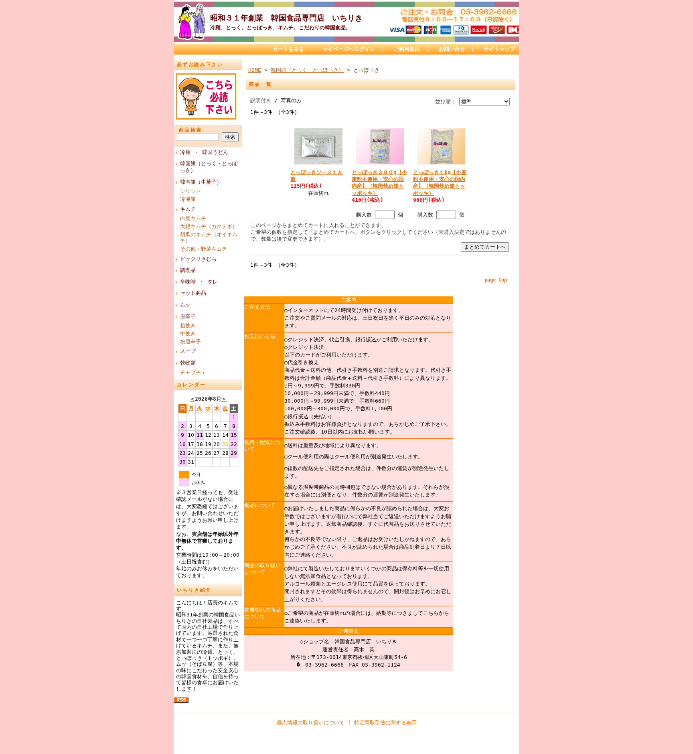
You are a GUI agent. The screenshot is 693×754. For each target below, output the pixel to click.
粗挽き (188, 325)
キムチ (188, 209)
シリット (190, 191)
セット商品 (193, 293)
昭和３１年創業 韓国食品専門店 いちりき (292, 17)
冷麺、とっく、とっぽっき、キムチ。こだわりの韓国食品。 (280, 27)
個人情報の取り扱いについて (310, 723)
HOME (254, 70)
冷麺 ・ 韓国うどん (204, 152)
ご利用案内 (407, 49)
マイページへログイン (349, 49)
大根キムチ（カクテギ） (208, 226)
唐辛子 (188, 316)
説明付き (260, 100)
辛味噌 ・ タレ (199, 282)
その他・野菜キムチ (203, 249)
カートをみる (288, 49)
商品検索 (190, 130)
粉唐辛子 (190, 341)
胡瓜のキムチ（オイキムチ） (208, 237)
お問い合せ (452, 49)
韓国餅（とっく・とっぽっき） (208, 166)
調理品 (188, 270)
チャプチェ (193, 372)
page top (495, 280)
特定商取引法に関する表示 (385, 723)
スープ (188, 351)
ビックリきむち (198, 259)
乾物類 (188, 363)
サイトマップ (499, 49)
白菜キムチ (193, 218)
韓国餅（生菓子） (201, 182)
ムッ (185, 305)
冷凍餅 (188, 199)
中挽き (188, 333)
